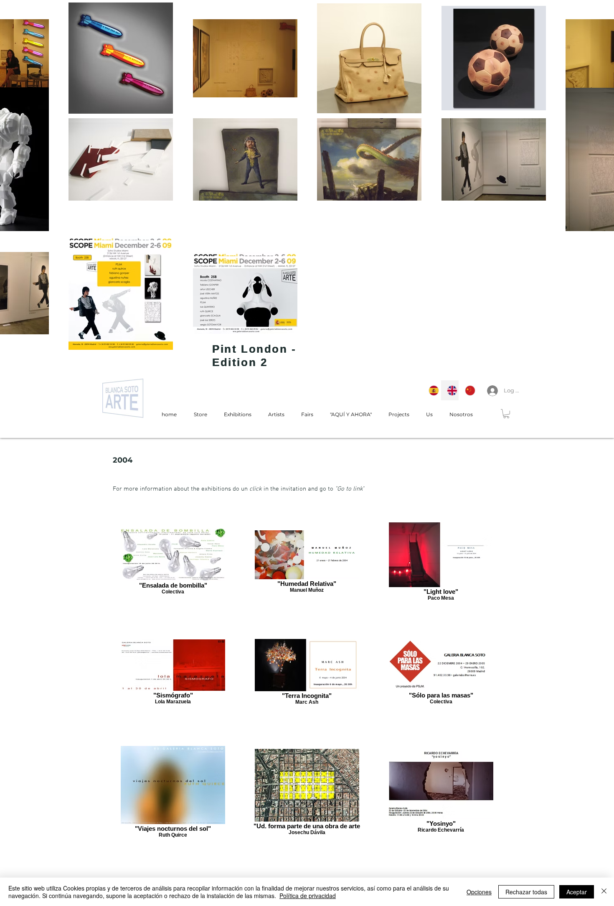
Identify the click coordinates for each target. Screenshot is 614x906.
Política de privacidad (307, 895)
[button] (506, 413)
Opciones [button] (479, 892)
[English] (450, 390)
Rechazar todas (526, 892)
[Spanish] (432, 390)
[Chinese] (468, 390)
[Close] (604, 891)
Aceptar (576, 892)
